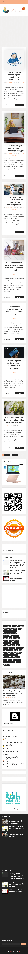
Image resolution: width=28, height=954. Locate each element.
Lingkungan (12, 647)
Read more (19, 105)
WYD (11, 951)
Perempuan (6, 657)
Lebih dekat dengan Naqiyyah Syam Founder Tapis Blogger (14, 148)
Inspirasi (6, 640)
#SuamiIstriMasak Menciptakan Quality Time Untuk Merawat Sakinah (14, 266)
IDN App (6, 638)
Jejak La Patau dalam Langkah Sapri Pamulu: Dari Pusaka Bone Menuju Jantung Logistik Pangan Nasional (12, 757)
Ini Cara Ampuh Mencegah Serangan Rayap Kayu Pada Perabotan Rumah (12, 693)
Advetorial (14, 626)
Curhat (5, 631)
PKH (12, 657)
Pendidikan (18, 652)
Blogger (15, 628)
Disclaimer (5, 779)
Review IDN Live (16, 659)
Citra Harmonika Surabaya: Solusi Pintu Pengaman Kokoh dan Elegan (13, 750)
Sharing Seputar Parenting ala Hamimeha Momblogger (14, 76)
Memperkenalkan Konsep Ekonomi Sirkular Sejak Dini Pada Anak (17, 572)
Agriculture (21, 626)
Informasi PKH (16, 638)
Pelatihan (12, 652)
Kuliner (17, 645)
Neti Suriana (9, 82)
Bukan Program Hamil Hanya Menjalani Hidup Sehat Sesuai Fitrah (14, 419)
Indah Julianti (6, 754)
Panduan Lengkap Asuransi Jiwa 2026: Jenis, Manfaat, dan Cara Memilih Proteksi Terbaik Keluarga (13, 744)
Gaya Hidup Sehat (8, 635)
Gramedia (16, 635)
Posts (7, 549)
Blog (10, 628)
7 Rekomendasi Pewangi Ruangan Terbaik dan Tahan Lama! (14, 310)
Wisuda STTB (7, 664)
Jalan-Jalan (16, 640)
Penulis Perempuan (13, 655)
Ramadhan (17, 657)
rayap (5, 659)
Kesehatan (12, 645)
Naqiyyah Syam (7, 741)
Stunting (18, 662)
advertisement (7, 626)
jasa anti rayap (7, 643)
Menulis (10, 650)
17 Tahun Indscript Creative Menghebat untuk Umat (16, 578)
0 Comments (14, 427)
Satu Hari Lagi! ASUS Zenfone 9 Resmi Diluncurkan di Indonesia (14, 364)
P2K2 (20, 650)
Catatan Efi (6, 735)
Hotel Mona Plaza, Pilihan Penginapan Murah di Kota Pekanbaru (16, 834)
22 (13, 455)
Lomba (5, 650)
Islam (11, 640)
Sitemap (16, 779)
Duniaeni (5, 762)
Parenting (6, 652)
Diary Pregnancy (12, 631)
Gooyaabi (21, 951)
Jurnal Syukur (15, 643)
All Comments (9, 550)
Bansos (5, 628)
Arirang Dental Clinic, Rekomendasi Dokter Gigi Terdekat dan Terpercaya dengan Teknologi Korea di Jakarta (17, 564)
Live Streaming (20, 647)
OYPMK (16, 650)
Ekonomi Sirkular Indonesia (10, 633)
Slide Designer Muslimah (9, 662)
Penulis (5, 655)
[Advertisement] (14, 30)
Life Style (6, 647)
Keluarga (6, 645)
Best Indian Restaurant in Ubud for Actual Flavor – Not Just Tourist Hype (13, 764)
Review (10, 659)
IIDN (11, 638)
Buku (20, 628)
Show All (6, 766)
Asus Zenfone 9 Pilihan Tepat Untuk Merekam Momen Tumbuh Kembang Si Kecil (14, 201)
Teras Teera (6, 748)
